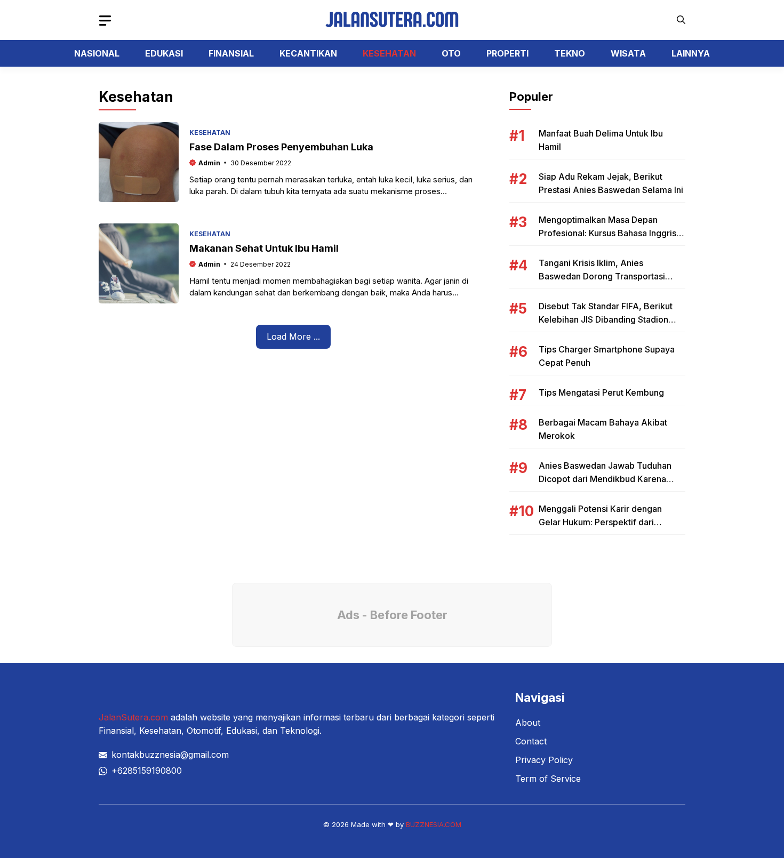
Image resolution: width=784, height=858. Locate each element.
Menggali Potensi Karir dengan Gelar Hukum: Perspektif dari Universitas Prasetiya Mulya (600, 522)
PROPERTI (507, 53)
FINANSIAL (231, 53)
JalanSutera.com (133, 717)
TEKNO (569, 53)
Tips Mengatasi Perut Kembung (601, 392)
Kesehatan (209, 133)
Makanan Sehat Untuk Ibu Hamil (264, 248)
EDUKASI (164, 53)
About (527, 722)
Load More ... (293, 336)
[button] (681, 20)
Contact (531, 741)
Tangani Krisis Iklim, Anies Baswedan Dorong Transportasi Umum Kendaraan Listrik (602, 276)
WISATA (628, 53)
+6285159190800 (146, 770)
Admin (209, 163)
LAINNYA (690, 53)
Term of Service (548, 778)
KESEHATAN (389, 53)
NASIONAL (96, 53)
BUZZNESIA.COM (433, 824)
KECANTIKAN (308, 53)
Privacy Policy (544, 760)
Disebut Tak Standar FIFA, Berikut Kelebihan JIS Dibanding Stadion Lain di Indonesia (606, 319)
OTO (451, 53)
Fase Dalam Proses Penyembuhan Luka (281, 147)
